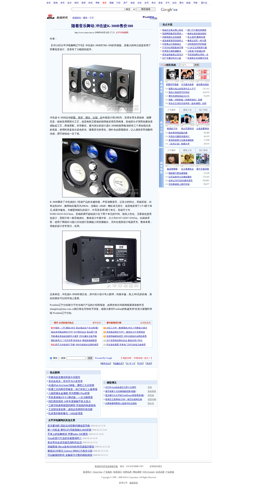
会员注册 (160, 472)
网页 (55, 358)
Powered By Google (103, 358)
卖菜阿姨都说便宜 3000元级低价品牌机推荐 (126, 336)
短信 (174, 3)
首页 (49, 3)
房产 (125, 3)
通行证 (204, 3)
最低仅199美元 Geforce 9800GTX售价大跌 (70, 451)
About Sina (97, 472)
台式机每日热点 (66, 323)
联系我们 (117, 472)
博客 (97, 3)
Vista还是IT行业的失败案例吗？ (65, 438)
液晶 (53, 332)
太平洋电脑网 (122, 32)
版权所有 (134, 483)
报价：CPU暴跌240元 (65, 328)
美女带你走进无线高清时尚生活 (65, 442)
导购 (53, 336)
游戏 (132, 3)
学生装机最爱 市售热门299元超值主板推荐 (126, 344)
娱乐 (69, 3)
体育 (62, 3)
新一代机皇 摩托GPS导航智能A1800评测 (69, 430)
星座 (160, 3)
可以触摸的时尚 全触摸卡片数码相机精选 (70, 455)
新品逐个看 (92, 332)
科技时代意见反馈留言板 (106, 466)
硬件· (56, 323)
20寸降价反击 (80, 332)
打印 (140, 363)
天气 (167, 3)
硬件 (85, 17)
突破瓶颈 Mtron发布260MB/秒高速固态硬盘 (71, 446)
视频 (111, 3)
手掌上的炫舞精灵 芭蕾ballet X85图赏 (68, 434)
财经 (76, 3)
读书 (146, 3)
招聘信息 (127, 472)
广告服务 (108, 472)
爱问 (181, 3)
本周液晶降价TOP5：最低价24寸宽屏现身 (125, 332)
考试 (153, 3)
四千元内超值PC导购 (65, 344)
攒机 (53, 340)
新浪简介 (87, 472)
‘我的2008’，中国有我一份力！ (136, 358)
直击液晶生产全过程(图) (87, 328)
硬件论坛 (106, 363)
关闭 (149, 363)
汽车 (118, 3)
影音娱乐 (77, 340)
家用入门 (59, 340)
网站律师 (137, 472)
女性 (139, 3)
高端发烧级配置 (89, 340)
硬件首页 (97, 323)
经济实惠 (68, 340)
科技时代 (77, 17)
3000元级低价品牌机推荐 (86, 344)
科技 (90, 3)
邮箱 (188, 3)
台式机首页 (145, 323)
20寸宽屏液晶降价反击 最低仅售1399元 (124, 340)
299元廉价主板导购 (88, 336)
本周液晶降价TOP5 (64, 332)
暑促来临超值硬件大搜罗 (66, 336)
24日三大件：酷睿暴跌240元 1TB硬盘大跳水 (126, 328)
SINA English (149, 472)
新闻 (55, 3)
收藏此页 (118, 363)
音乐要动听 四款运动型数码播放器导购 (69, 425)
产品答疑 (170, 472)
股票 (83, 3)
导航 (195, 3)
